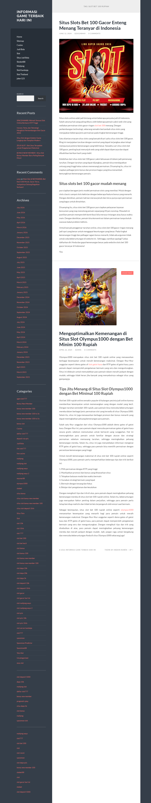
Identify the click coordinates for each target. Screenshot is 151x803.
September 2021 (23, 377)
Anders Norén (120, 550)
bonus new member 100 (26, 408)
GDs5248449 (80, 33)
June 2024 (21, 327)
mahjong (20, 458)
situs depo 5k (22, 706)
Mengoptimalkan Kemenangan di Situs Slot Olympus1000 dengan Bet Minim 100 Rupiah (96, 338)
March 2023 (21, 372)
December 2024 (23, 297)
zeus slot (20, 663)
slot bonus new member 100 (27, 563)
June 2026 (21, 212)
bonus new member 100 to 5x (28, 418)
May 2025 (21, 272)
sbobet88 (20, 772)
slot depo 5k (21, 578)
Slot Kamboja (22, 70)
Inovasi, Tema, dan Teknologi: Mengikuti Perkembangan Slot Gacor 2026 (31, 130)
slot (18, 748)
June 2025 (21, 267)
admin (78, 350)
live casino (21, 453)
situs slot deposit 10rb (25, 508)
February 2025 (22, 287)
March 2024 (21, 342)
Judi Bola (21, 49)
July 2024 (21, 322)
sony (18, 179)
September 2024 (23, 312)
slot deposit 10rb (23, 588)
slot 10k (20, 523)
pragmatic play (22, 701)
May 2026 (21, 217)
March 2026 (21, 227)
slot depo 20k (22, 573)
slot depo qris (22, 763)
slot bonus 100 (22, 553)
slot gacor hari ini (23, 598)
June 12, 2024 (65, 33)
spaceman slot (22, 721)
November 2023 (23, 362)
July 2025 (21, 262)
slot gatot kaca (95, 364)
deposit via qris (23, 438)
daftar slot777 (22, 434)
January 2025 (22, 292)
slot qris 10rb (22, 623)
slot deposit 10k (23, 583)
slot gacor (20, 593)
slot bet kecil (22, 543)
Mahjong (20, 66)
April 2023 (21, 367)
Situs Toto (20, 513)
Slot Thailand (22, 74)
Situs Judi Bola (23, 57)
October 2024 (22, 307)
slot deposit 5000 (23, 677)
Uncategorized (22, 658)
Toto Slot (20, 653)
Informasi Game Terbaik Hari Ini (30, 16)
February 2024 (22, 347)
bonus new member (24, 696)
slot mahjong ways (24, 603)
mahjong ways (22, 468)
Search (20, 94)
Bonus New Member (24, 404)
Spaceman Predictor (24, 643)
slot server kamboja (24, 628)
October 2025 (22, 247)
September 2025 (23, 252)
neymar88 (21, 478)
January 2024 (22, 352)
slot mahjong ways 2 (24, 608)
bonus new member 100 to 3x (28, 414)
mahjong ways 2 (23, 473)
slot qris (20, 613)
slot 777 (20, 533)
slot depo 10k (22, 568)
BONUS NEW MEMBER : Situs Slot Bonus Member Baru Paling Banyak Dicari (30, 155)
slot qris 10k (21, 618)
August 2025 (22, 257)
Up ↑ (131, 550)
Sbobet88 (21, 62)
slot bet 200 (21, 538)
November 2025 (23, 242)
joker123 (21, 78)
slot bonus (21, 548)
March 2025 (21, 282)
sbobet (19, 488)
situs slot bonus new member (28, 498)
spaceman (21, 638)
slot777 (20, 633)
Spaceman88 (22, 648)
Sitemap (20, 41)
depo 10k (20, 682)
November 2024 (23, 302)
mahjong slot (22, 463)
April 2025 (21, 277)
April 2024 (21, 337)
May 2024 (21, 332)
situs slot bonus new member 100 (30, 503)
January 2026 (22, 232)
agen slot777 (22, 399)
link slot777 (21, 448)
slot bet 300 (99, 125)
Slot (18, 53)
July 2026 (21, 207)
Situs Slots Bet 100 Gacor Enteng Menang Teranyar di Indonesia (92, 25)
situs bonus (21, 493)
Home (19, 37)
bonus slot (21, 424)
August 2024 (22, 317)
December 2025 (23, 237)
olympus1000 (22, 483)
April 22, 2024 (65, 350)
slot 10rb (20, 528)
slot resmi (20, 753)
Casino (20, 45)
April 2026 (21, 222)
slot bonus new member (26, 558)
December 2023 (23, 357)
